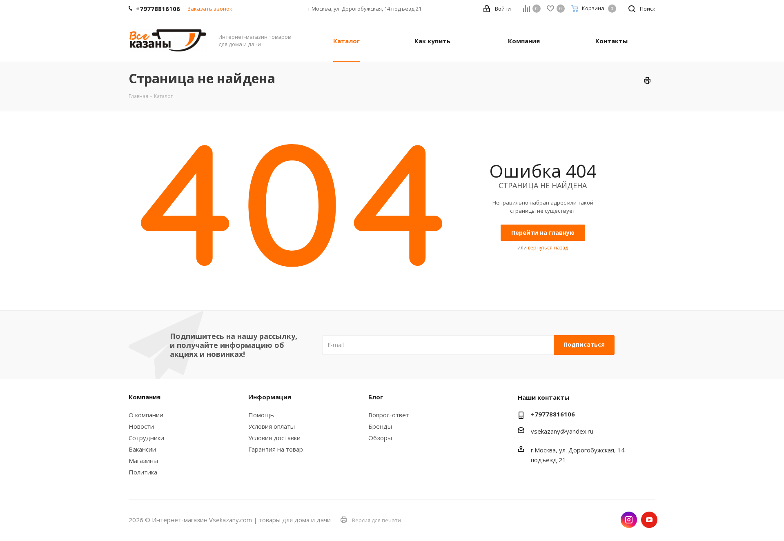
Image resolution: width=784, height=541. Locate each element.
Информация (269, 397)
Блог (375, 397)
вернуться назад (548, 247)
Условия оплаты (271, 426)
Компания (144, 397)
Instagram (629, 520)
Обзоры (380, 438)
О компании (146, 415)
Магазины (143, 460)
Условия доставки (274, 438)
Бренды (380, 426)
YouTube (649, 520)
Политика (143, 472)
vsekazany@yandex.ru (562, 431)
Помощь (261, 415)
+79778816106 (553, 414)
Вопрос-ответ (388, 415)
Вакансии (142, 449)
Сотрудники (146, 438)
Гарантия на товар (275, 449)
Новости (141, 426)
